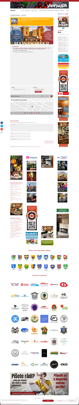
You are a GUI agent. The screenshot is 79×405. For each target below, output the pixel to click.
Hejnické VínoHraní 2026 (18, 219)
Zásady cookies (3, 403)
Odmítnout (60, 400)
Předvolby (71, 400)
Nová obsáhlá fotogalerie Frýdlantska (16, 189)
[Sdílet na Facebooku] (25, 113)
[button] (77, 398)
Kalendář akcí (27, 10)
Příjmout (48, 400)
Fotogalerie (57, 10)
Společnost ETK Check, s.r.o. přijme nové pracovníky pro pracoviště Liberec (16, 230)
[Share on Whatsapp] (34, 113)
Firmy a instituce (42, 10)
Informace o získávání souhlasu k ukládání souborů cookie (13, 403)
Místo (36, 87)
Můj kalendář (16, 100)
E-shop (67, 10)
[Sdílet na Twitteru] (27, 113)
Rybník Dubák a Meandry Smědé (15, 195)
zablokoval (62, 210)
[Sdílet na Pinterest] (32, 113)
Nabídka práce (50, 10)
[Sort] (60, 32)
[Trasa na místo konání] (51, 96)
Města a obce (34, 10)
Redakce (62, 10)
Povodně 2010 (12, 191)
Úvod (22, 10)
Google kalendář (23, 100)
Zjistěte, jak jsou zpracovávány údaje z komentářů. (33, 146)
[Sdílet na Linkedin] (29, 113)
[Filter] (58, 32)
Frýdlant (11, 197)
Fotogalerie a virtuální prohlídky (15, 186)
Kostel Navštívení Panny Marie (39, 89)
